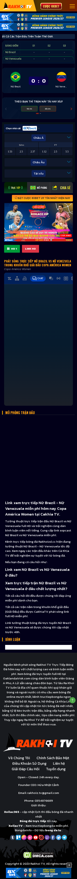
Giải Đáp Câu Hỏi (25, 769)
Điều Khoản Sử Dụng (29, 763)
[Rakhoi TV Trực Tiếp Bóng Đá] (17, 5)
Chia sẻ (65, 187)
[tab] (15, 187)
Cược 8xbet (51, 6)
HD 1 (13, 249)
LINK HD (30, 249)
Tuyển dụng (56, 769)
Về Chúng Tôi (19, 758)
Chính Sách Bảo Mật (53, 758)
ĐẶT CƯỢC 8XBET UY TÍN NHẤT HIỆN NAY (43, 198)
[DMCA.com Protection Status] (38, 854)
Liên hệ (59, 763)
